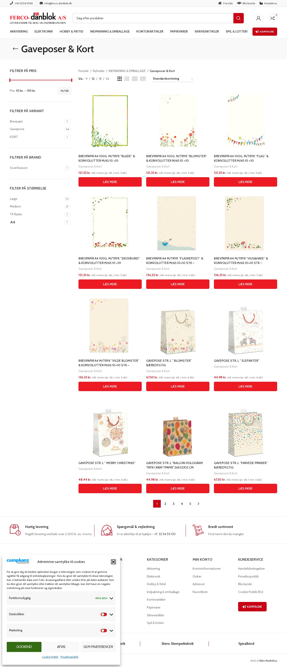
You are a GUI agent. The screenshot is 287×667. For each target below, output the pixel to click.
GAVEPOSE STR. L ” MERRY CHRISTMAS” (107, 463)
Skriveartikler (155, 615)
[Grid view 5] (134, 79)
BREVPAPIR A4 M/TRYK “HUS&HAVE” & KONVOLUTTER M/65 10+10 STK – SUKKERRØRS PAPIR (241, 262)
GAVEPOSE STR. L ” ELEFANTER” (236, 361)
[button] (113, 562)
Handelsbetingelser (251, 569)
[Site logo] (38, 18)
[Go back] (15, 48)
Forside (83, 71)
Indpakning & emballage (163, 592)
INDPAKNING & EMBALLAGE (127, 71)
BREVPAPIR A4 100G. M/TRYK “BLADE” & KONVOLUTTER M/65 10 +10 (106, 158)
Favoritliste (200, 592)
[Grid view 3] (119, 79)
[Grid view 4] (126, 79)
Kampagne (267, 31)
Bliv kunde (245, 584)
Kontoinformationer (207, 569)
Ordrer (197, 576)
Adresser (199, 584)
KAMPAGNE (254, 606)
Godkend (24, 647)
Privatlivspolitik (69, 656)
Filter (65, 90)
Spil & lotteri (155, 623)
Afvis (61, 647)
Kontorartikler (156, 599)
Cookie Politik (50, 656)
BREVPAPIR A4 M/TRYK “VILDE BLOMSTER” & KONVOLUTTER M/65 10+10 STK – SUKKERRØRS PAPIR (108, 365)
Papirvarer (153, 607)
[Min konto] (258, 18)
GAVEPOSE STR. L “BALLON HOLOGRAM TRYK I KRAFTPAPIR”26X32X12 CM (174, 465)
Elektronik (153, 576)
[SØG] (238, 18)
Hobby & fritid (156, 584)
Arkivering (153, 569)
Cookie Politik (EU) (250, 592)
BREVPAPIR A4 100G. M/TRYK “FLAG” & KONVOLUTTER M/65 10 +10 (241, 158)
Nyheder (99, 71)
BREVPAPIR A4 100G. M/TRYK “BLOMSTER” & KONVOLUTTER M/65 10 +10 (176, 158)
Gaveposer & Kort (90, 166)
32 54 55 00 (167, 534)
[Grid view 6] (143, 79)
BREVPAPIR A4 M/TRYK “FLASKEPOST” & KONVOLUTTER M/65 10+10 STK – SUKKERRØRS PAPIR (174, 262)
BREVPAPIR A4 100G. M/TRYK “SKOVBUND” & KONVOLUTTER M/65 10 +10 (109, 260)
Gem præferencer (98, 647)
